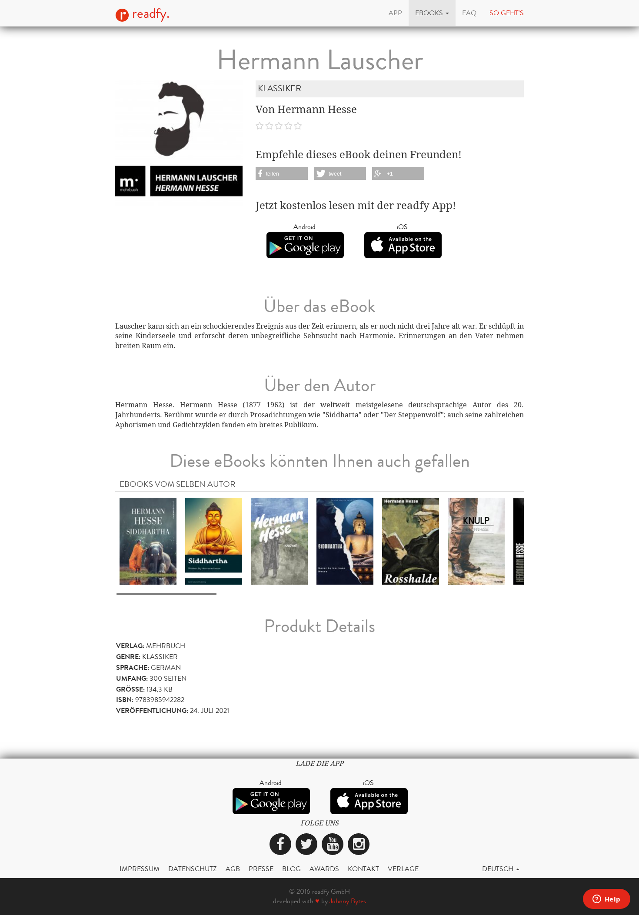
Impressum (140, 869)
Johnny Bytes (347, 901)
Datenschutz (192, 869)
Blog (291, 869)
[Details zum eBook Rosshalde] (410, 540)
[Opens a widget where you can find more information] (606, 900)
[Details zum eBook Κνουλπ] (279, 540)
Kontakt (363, 869)
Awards (324, 869)
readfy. (149, 13)
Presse (261, 869)
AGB (233, 869)
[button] (432, 13)
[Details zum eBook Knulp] (476, 540)
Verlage (403, 869)
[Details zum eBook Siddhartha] (148, 540)
